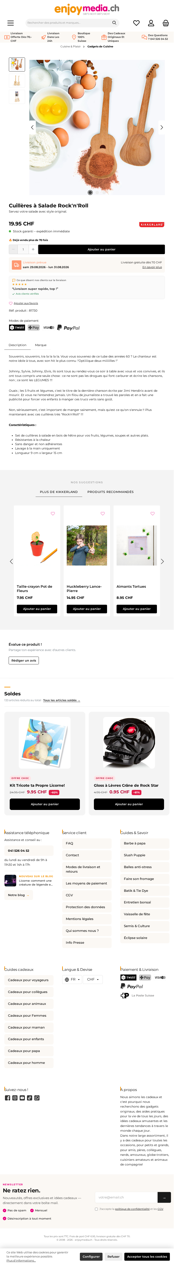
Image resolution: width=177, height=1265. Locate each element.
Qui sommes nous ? (82, 931)
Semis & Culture (137, 926)
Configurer (91, 1256)
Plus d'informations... (21, 1260)
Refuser (113, 1256)
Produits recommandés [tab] (110, 492)
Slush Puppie (134, 855)
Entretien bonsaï (137, 902)
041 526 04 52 (18, 851)
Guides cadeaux (18, 969)
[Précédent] (32, 127)
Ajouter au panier (101, 249)
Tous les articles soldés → (61, 700)
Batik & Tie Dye (136, 891)
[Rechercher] (114, 23)
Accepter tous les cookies (147, 1256)
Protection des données (85, 907)
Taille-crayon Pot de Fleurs (34, 588)
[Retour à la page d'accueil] (87, 9)
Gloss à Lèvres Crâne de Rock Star (126, 785)
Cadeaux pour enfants (26, 1039)
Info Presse (75, 943)
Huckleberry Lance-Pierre (84, 588)
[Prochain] (161, 127)
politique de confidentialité (132, 1209)
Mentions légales (79, 919)
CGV (69, 895)
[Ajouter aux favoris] (53, 514)
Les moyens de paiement (86, 883)
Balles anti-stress (138, 867)
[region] (87, 127)
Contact (72, 855)
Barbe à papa (134, 843)
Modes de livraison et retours (83, 869)
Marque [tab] (40, 345)
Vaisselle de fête (137, 914)
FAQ (69, 843)
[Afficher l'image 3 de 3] (104, 192)
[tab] (17, 345)
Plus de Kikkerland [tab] (59, 492)
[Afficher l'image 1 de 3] (90, 192)
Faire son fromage (139, 879)
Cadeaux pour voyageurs (28, 980)
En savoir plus (152, 267)
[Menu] (10, 23)
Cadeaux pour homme (26, 1063)
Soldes (12, 693)
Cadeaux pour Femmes (27, 1016)
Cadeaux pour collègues (27, 992)
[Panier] (164, 23)
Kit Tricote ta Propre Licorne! (37, 785)
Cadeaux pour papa (24, 1051)
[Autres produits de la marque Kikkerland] (152, 224)
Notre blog (16, 895)
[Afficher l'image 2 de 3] (97, 192)
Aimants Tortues (131, 586)
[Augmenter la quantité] (33, 249)
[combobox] (67, 23)
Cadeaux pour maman (26, 1027)
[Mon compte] (151, 23)
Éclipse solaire (135, 938)
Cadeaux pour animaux (27, 1004)
